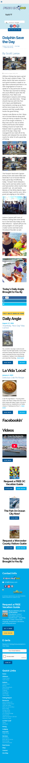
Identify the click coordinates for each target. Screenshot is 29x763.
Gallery (4, 722)
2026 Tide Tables (6, 705)
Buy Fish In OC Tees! (14, 29)
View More (7, 460)
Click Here (9, 488)
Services (5, 736)
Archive (22, 362)
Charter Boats (6, 678)
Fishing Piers (5, 692)
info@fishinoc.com (11, 582)
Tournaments (5, 715)
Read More (7, 362)
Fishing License (6, 710)
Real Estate (6, 745)
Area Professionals (7, 742)
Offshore (5, 676)
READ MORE (20, 358)
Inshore (4, 682)
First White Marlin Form (13, 313)
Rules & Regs (5, 708)
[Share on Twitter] (3, 304)
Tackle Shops (5, 680)
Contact (5, 750)
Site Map (5, 753)
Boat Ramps (5, 738)
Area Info (5, 732)
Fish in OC (13, 596)
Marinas (4, 685)
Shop (4, 748)
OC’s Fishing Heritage (7, 713)
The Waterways (6, 712)
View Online (21, 488)
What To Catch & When (8, 707)
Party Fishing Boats (7, 687)
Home (4, 674)
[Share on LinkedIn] (3, 301)
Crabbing (4, 690)
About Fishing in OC (7, 702)
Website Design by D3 (7, 597)
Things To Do (5, 733)
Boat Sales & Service (7, 739)
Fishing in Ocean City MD (7, 46)
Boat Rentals (5, 689)
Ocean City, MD (16, 597)
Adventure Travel (6, 718)
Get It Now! (8, 628)
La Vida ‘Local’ (6, 721)
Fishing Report (7, 698)
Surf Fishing (5, 693)
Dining (4, 726)
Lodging (5, 729)
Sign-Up (8, 662)
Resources (5, 700)
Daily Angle (17, 46)
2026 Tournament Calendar (9, 716)
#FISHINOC (5, 724)
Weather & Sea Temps (8, 704)
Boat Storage (5, 741)
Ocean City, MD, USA (14, 16)
